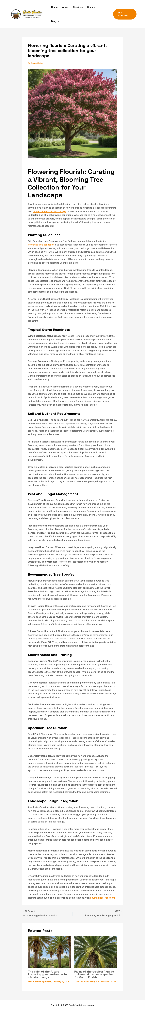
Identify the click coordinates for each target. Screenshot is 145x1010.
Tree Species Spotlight (39, 981)
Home (54, 7)
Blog (53, 21)
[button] (57, 21)
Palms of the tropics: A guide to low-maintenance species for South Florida (94, 974)
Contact (91, 7)
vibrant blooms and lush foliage (49, 211)
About (65, 7)
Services (78, 7)
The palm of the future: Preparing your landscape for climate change (48, 974)
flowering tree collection (41, 244)
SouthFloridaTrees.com (102, 897)
